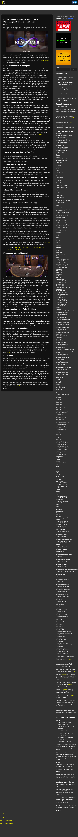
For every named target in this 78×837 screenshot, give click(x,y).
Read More (6, 388)
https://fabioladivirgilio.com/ (63, 260)
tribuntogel (58, 309)
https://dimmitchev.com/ (62, 651)
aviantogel (63, 674)
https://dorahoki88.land (62, 588)
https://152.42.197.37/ (61, 629)
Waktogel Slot (69, 741)
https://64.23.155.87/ (61, 416)
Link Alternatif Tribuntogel (64, 722)
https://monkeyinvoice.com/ (63, 559)
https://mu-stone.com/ (61, 634)
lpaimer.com (59, 509)
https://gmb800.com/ (61, 534)
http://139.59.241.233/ (61, 302)
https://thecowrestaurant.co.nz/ (64, 554)
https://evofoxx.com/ (61, 342)
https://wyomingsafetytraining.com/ (64, 310)
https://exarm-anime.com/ (62, 259)
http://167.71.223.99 (61, 526)
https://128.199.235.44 (61, 144)
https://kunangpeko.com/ (62, 446)
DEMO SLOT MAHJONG (62, 194)
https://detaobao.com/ (61, 441)
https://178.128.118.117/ (61, 417)
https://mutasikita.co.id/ (62, 521)
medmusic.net (59, 377)
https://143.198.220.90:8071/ (63, 573)
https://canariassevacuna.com (63, 541)
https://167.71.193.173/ (61, 563)
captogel (58, 466)
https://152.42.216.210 (61, 524)
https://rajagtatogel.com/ (62, 426)
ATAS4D (58, 392)
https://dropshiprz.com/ (62, 312)
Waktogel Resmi (62, 724)
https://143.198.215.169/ (62, 159)
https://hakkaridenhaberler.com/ (64, 346)
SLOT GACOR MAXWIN (61, 185)
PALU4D (58, 167)
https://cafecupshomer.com (63, 579)
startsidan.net (59, 204)
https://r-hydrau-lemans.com (63, 589)
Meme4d (58, 237)
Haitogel (66, 126)
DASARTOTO (59, 192)
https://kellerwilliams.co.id (62, 616)
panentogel (59, 381)
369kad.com (59, 558)
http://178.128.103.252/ (61, 222)
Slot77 (57, 170)
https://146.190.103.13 (61, 609)
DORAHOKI (59, 162)
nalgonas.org (59, 205)
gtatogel (58, 154)
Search (58, 67)
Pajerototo (58, 245)
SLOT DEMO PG (60, 195)
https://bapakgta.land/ (61, 160)
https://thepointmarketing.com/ (63, 649)
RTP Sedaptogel (62, 735)
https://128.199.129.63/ (61, 297)
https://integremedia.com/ (62, 374)
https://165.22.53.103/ (61, 561)
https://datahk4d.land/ (61, 528)
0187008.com (59, 207)
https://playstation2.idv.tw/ (62, 553)
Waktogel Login (60, 279)
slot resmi (58, 477)
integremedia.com (60, 254)
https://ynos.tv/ (59, 499)
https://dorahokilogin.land (62, 586)
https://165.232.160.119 (62, 613)
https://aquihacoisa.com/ (62, 492)
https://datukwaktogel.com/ (63, 324)
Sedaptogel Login (60, 284)
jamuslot (58, 432)
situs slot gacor (60, 481)
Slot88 (57, 275)
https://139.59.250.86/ (61, 300)
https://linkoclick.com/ (61, 210)
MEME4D (72, 117)
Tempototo (58, 244)
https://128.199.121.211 (61, 523)
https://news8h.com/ (61, 356)
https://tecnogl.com (61, 601)
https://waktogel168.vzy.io (62, 225)
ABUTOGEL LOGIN (60, 762)
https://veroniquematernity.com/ (64, 633)
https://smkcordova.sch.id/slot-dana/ (65, 571)
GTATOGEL (59, 180)
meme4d (58, 436)
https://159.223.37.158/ (61, 227)
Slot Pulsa (58, 169)
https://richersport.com (61, 538)
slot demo (9, 352)
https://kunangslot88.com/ (62, 442)
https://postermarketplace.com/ (64, 644)
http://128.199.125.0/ (61, 462)
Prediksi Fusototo (60, 217)
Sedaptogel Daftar (60, 285)
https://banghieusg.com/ (62, 372)
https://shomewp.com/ (61, 359)
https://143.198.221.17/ (61, 299)
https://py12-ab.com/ (61, 361)
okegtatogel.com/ (60, 529)
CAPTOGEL (59, 189)
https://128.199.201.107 (61, 611)
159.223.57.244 (60, 623)
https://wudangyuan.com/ (62, 394)
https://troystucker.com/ (62, 653)
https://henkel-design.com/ (62, 357)
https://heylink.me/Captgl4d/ (63, 140)
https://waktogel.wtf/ (61, 304)
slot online (58, 474)
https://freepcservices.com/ (63, 354)
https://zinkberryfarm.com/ (62, 556)
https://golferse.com (61, 583)
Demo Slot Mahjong (61, 230)
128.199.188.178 (60, 624)
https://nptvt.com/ (60, 202)
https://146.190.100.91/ (61, 292)
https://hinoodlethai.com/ (62, 362)
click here (70, 18)
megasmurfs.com (60, 578)
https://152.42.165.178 (61, 149)
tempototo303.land (61, 164)
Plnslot (57, 257)
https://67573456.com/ (61, 305)
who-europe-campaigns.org (63, 209)
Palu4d (58, 249)
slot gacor (58, 479)
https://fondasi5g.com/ (61, 449)
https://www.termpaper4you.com (64, 135)
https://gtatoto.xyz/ (61, 628)
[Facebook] (73, 2)
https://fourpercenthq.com (62, 584)
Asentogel (58, 247)
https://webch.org (60, 581)
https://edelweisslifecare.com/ (63, 638)
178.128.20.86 (59, 626)
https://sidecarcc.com (61, 137)
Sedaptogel (59, 240)
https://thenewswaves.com (62, 594)
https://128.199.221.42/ (61, 219)
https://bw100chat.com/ (62, 568)
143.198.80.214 (60, 618)
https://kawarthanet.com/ (62, 643)
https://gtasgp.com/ (61, 429)
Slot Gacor (58, 229)
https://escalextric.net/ (61, 364)
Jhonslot (58, 255)
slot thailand (59, 397)
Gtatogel (58, 242)
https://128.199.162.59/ (61, 414)
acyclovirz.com (59, 511)
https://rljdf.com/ (60, 502)
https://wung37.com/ (61, 262)
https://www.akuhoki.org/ (62, 447)
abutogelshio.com (60, 551)
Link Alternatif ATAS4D (61, 317)
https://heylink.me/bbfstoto (62, 369)
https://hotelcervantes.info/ (62, 366)
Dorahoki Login (64, 730)
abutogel (58, 774)
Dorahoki (71, 122)
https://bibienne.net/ (61, 199)
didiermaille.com (60, 604)
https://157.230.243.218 (62, 614)
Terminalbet (59, 252)
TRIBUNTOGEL (59, 341)
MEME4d (72, 695)
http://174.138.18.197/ (61, 407)
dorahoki (58, 316)
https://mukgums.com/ (61, 376)
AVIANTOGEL (59, 182)
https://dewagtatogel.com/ (62, 424)
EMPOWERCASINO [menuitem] (44, 60)
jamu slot (58, 516)
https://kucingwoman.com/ (62, 444)
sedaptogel (47, 242)
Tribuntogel (59, 269)
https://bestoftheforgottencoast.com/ (65, 349)
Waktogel (58, 234)
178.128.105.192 (60, 621)
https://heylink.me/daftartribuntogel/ (65, 351)
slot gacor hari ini (60, 476)
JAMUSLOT (59, 402)
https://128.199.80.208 (61, 608)
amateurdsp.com (60, 456)
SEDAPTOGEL (59, 179)
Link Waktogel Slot (62, 726)
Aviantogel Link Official (63, 732)
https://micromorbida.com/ (62, 646)
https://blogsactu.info (61, 603)
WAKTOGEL (59, 331)
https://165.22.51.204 (61, 145)
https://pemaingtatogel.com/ (63, 422)
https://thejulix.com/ (61, 347)
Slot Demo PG (59, 232)
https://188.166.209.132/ (62, 294)
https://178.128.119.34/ (61, 396)
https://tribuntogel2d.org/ (6, 820)
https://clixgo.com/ (60, 574)
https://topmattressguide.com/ (63, 367)
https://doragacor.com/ (61, 321)
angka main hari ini (60, 419)
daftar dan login (67, 709)
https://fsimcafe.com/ (61, 566)
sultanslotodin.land (60, 387)
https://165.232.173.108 (62, 147)
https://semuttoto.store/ (62, 326)
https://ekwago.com (61, 598)
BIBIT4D (58, 190)
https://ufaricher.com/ (61, 267)
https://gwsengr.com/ (61, 648)
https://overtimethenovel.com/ (63, 631)
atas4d (58, 307)
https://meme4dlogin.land (62, 531)
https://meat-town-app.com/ (63, 200)
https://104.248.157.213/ (62, 411)
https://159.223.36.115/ (61, 412)
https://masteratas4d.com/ (62, 327)
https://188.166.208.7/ (61, 220)
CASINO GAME (6, 17)
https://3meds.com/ (61, 636)
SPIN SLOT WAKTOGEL (62, 336)
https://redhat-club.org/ (62, 214)
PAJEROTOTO (59, 172)
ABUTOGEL (59, 175)
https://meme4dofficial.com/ (63, 319)
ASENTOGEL (59, 174)
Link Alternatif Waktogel (62, 280)
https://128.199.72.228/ (61, 352)
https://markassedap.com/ (62, 332)
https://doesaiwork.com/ (62, 344)
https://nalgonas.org (61, 536)
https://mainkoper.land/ (5, 813)
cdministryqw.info (20, 386)
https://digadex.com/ (61, 329)
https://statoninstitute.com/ (62, 501)
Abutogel (58, 239)
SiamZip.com (59, 512)
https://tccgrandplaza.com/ (62, 212)
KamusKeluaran (60, 113)
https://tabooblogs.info (61, 591)
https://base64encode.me (62, 596)
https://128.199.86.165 (61, 142)
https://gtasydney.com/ (61, 427)
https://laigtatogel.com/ (62, 518)
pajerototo (58, 472)
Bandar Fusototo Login (61, 187)
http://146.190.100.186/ (61, 314)
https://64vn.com (60, 599)
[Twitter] (75, 2)
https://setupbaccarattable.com (64, 539)
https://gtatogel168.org (61, 150)
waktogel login (3, 817)
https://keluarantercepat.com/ (63, 139)
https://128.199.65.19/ (61, 224)
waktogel (58, 382)
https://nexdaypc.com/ (61, 641)
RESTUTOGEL (59, 184)
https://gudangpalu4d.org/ (6, 823)
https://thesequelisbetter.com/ (63, 215)
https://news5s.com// (61, 564)
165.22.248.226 (60, 619)
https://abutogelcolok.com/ (62, 322)
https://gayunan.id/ (60, 533)
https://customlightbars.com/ (63, 639)
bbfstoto (58, 379)
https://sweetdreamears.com (63, 593)
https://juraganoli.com (61, 152)
